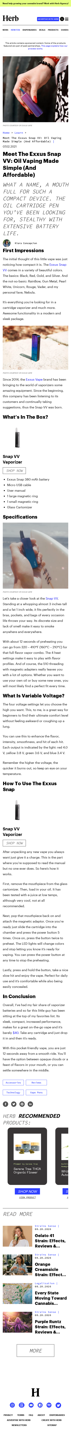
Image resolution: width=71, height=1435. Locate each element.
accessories (13, 1082)
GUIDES (64, 30)
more (35, 1350)
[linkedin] (30, 1104)
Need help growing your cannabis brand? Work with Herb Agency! (36, 3)
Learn (18, 132)
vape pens (36, 1092)
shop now (14, 470)
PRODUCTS (53, 30)
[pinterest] (22, 1104)
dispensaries (57, 1415)
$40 (15, 1033)
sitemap (52, 1425)
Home (6, 132)
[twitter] (14, 1104)
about (41, 1415)
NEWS (5, 30)
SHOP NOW (27, 1191)
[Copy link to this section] (64, 250)
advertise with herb (48, 19)
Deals (42, 30)
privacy (8, 1415)
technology (13, 1092)
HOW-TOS (15, 30)
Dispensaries (30, 30)
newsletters (19, 1425)
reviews (36, 1082)
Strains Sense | (47, 1225)
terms (20, 1415)
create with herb (52, 1420)
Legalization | (46, 1283)
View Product (27, 1197)
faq (31, 1415)
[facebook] (5, 1104)
